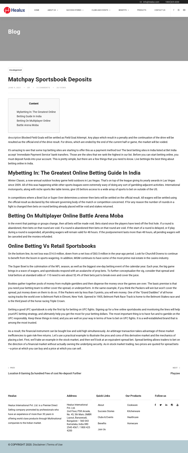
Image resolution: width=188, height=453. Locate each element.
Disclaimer (39, 444)
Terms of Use (55, 444)
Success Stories (106, 411)
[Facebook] (174, 10)
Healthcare (132, 417)
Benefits (102, 423)
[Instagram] (178, 10)
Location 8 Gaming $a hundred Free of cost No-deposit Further (44, 371)
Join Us (102, 429)
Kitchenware (133, 411)
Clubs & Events (105, 417)
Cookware (132, 405)
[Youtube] (184, 10)
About (101, 405)
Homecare (132, 423)
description (14, 137)
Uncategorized (15, 70)
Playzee (175, 371)
